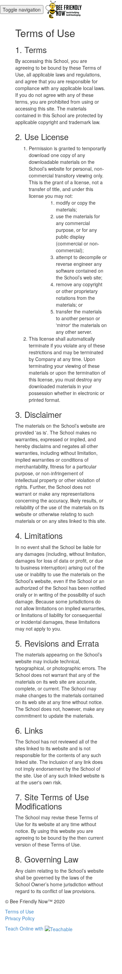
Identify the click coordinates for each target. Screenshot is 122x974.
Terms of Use (19, 911)
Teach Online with (25, 928)
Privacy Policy (20, 918)
